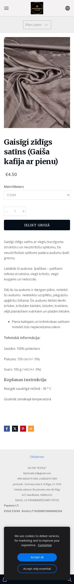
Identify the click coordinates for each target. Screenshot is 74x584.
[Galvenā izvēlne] (6, 8)
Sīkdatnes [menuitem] (37, 457)
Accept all (37, 557)
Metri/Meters (14, 186)
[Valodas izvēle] (67, 8)
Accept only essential (37, 569)
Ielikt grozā (37, 225)
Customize (45, 545)
